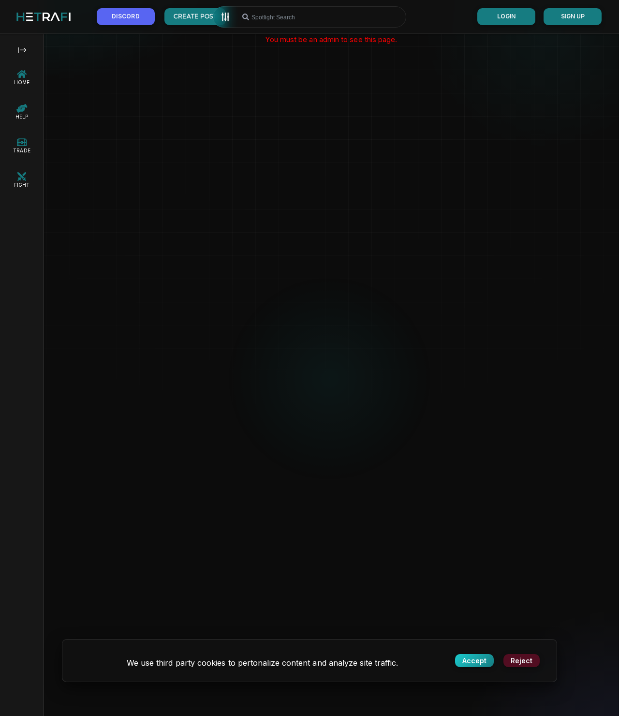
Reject (521, 660)
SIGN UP (573, 16)
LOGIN (506, 16)
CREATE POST (195, 16)
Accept (474, 660)
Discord (126, 16)
